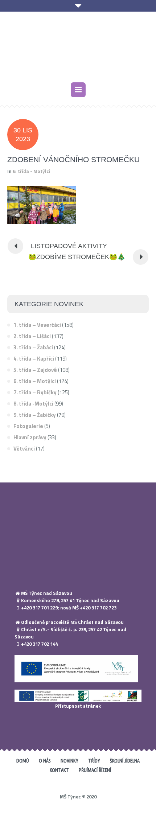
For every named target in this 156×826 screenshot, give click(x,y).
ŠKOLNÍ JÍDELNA (125, 761)
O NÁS (45, 761)
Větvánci (24, 448)
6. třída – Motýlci (34, 381)
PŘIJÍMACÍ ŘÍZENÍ (95, 770)
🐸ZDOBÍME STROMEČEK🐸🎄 (76, 256)
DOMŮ (22, 761)
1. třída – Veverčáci (37, 325)
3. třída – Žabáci (33, 347)
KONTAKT (59, 770)
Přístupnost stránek (78, 706)
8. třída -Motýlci (33, 403)
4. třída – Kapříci (33, 358)
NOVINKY (69, 761)
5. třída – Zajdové (35, 370)
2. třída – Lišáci (32, 336)
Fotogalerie (28, 426)
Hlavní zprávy (29, 437)
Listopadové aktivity (69, 246)
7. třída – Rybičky (35, 392)
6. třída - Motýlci (31, 171)
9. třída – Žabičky (34, 415)
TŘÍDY (94, 761)
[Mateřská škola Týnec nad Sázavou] (78, 48)
